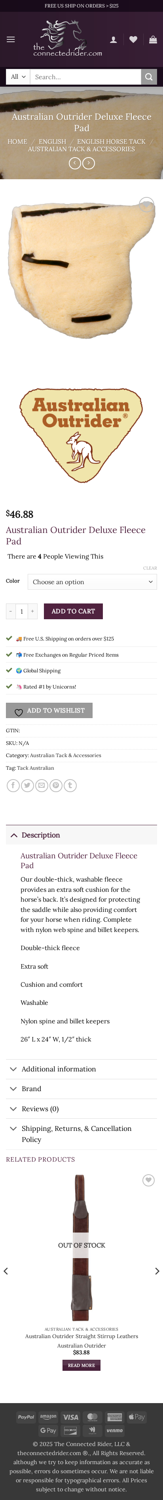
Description (41, 834)
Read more (81, 1365)
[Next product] (75, 163)
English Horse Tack (111, 141)
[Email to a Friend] (41, 785)
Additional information (59, 1068)
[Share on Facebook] (13, 785)
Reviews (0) (40, 1108)
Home (17, 141)
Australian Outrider (81, 1345)
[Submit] (149, 76)
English (52, 141)
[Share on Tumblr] (70, 785)
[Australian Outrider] (81, 430)
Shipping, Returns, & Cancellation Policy (77, 1134)
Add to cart (73, 611)
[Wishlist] (133, 39)
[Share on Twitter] (27, 785)
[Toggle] (13, 834)
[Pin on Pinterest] (56, 785)
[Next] (156, 1286)
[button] (10, 39)
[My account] (114, 39)
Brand (32, 1088)
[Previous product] (88, 163)
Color (13, 581)
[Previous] (6, 1286)
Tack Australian (35, 768)
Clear (150, 568)
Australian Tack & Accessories (81, 149)
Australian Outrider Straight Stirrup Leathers (81, 1336)
